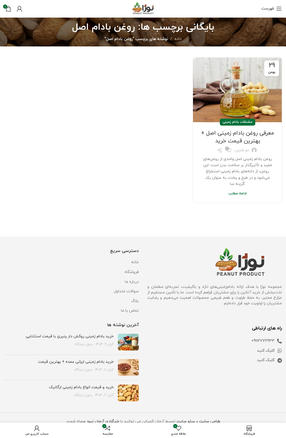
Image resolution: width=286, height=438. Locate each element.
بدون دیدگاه (84, 344)
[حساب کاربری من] (19, 8)
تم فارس (242, 150)
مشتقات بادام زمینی (237, 122)
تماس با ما (130, 310)
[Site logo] (143, 8)
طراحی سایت (209, 421)
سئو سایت (186, 421)
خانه (178, 39)
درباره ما (132, 281)
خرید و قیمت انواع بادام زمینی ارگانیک (81, 387)
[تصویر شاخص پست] (128, 342)
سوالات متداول (126, 291)
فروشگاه (132, 272)
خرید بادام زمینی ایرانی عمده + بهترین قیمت (76, 361)
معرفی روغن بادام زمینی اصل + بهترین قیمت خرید (237, 137)
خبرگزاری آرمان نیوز (103, 421)
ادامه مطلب (237, 193)
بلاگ (135, 301)
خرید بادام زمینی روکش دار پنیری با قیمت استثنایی (70, 336)
